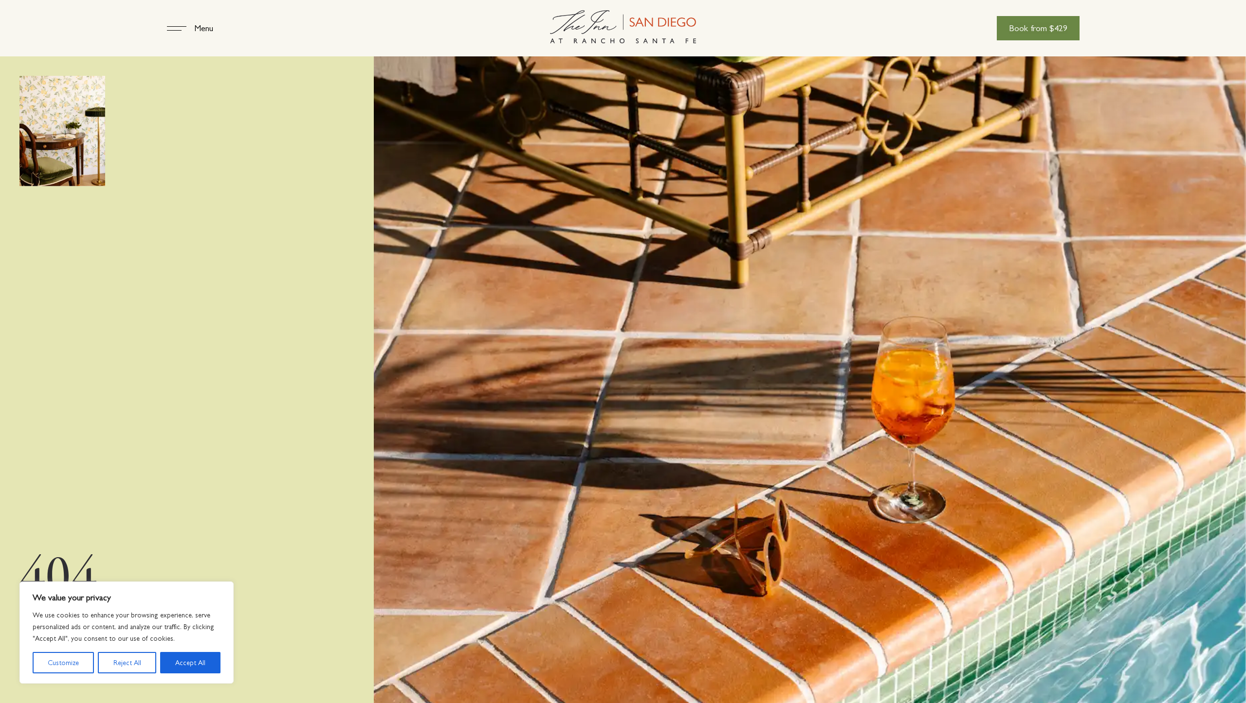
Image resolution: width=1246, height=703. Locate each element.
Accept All (190, 663)
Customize (63, 663)
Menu (203, 28)
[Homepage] (623, 28)
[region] (126, 632)
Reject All (127, 663)
